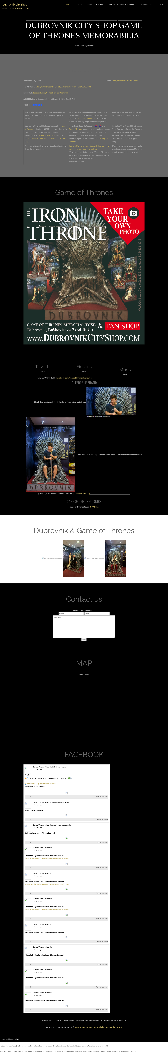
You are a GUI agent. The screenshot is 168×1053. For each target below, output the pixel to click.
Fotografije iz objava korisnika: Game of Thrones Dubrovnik (44, 856)
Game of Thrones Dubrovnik (42, 767)
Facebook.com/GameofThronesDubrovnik (50, 93)
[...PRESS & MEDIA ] (81, 494)
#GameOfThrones (37, 778)
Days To (27, 775)
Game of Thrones (85, 119)
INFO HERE (94, 507)
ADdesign (14, 1039)
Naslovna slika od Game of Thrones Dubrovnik (40, 833)
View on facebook (102, 797)
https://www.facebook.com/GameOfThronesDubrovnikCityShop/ (47, 859)
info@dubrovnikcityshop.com (125, 81)
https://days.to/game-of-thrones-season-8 (41, 784)
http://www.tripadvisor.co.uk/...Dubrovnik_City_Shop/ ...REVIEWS (63, 87)
